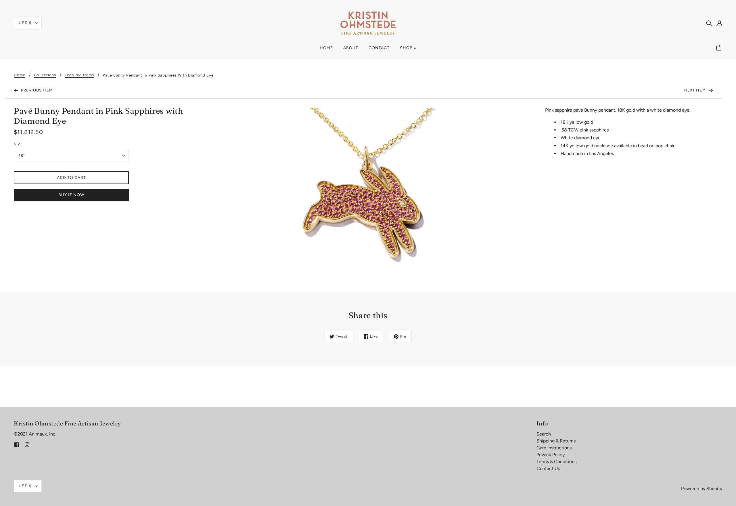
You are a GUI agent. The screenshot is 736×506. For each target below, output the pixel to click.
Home (19, 75)
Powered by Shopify (701, 488)
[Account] (719, 23)
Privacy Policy (550, 454)
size (18, 144)
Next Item (695, 90)
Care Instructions (554, 447)
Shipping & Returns (556, 441)
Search (543, 434)
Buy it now (71, 194)
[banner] (368, 22)
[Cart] (719, 48)
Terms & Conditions (556, 461)
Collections (45, 75)
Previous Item (36, 90)
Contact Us (548, 468)
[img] (709, 23)
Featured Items (79, 75)
